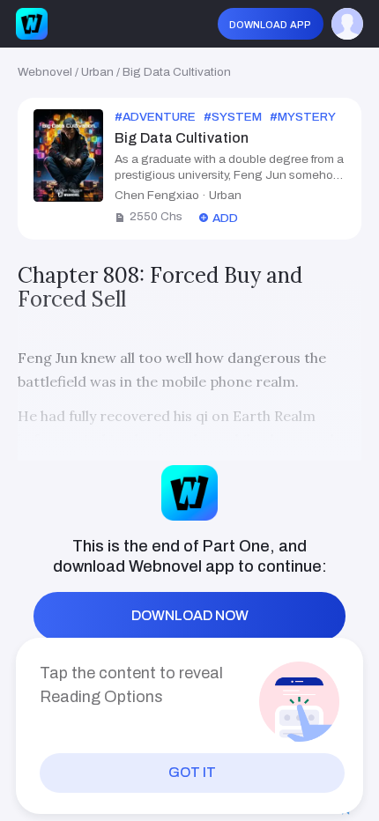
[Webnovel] (32, 24)
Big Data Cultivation (177, 71)
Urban (97, 71)
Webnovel (45, 71)
